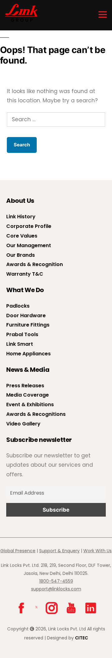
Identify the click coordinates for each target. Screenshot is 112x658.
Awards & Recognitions (36, 414)
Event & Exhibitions (30, 404)
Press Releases (25, 385)
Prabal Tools (22, 334)
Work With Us (97, 551)
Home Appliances (28, 353)
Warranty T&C (24, 274)
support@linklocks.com (56, 589)
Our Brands (20, 255)
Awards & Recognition (34, 264)
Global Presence (17, 551)
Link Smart (19, 344)
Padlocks (18, 305)
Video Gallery (23, 423)
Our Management (28, 245)
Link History (20, 216)
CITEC (81, 638)
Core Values (21, 235)
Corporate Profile (28, 226)
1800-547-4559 (56, 581)
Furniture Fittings (27, 324)
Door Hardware (26, 315)
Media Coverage (27, 394)
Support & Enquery (59, 551)
